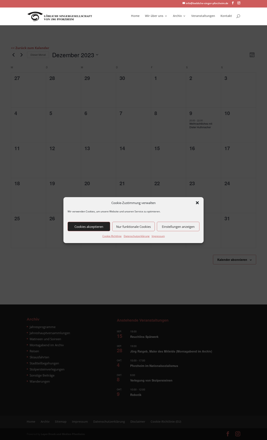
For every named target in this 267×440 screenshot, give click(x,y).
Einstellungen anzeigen (178, 226)
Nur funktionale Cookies (133, 226)
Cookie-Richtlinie (112, 236)
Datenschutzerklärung (137, 236)
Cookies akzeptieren (88, 226)
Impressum (158, 236)
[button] (197, 203)
